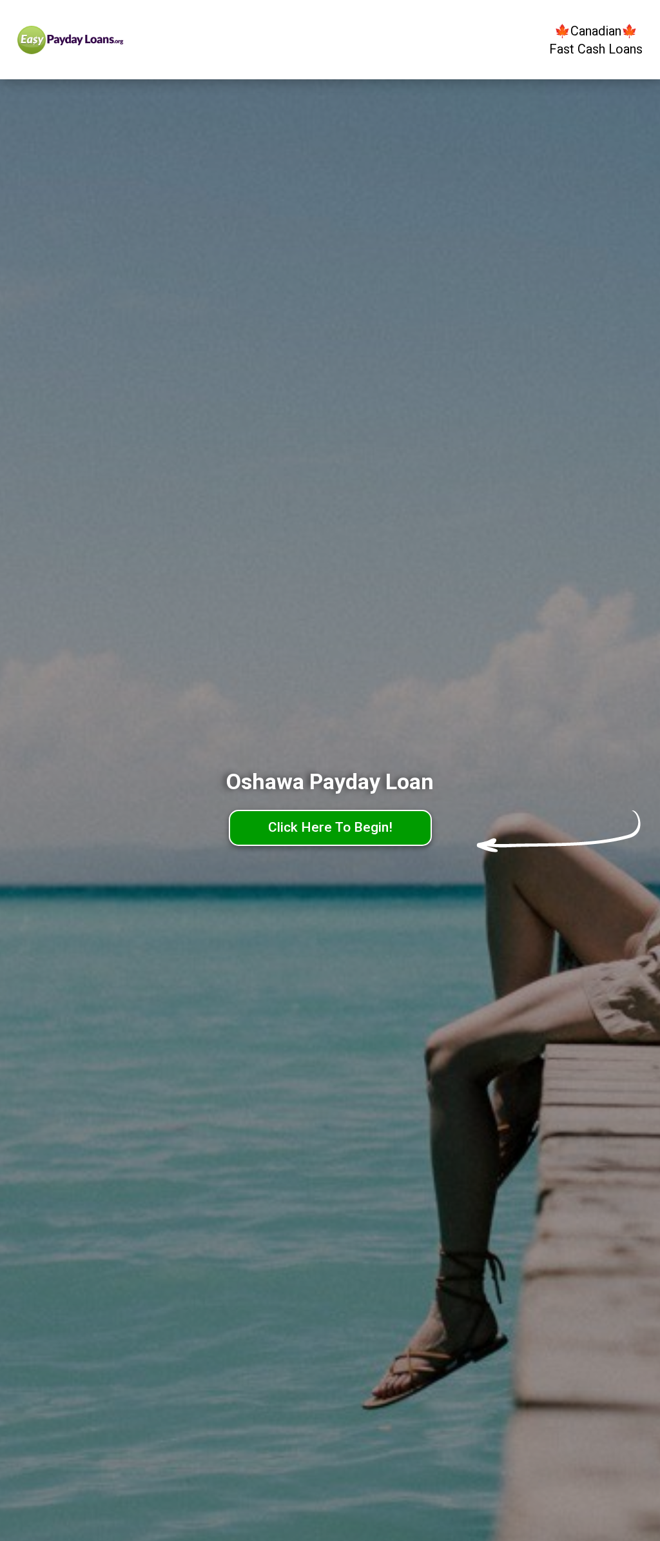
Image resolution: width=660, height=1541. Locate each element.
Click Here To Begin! (330, 827)
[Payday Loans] (96, 39)
